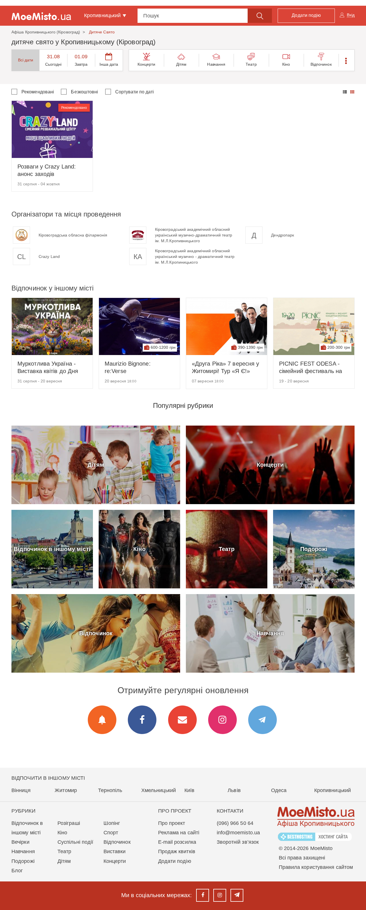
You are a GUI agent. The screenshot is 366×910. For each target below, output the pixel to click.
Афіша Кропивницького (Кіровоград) (45, 32)
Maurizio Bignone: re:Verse (128, 367)
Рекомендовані (37, 91)
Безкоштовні (84, 91)
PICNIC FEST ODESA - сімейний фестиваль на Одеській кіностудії (310, 367)
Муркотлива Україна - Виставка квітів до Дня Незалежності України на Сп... (50, 367)
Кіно (286, 64)
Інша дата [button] (109, 64)
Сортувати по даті (134, 91)
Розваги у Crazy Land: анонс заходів (46, 170)
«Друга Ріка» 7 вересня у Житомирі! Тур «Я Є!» (225, 367)
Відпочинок (321, 64)
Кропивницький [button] (103, 15)
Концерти (147, 64)
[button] (346, 60)
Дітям (181, 64)
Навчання (216, 64)
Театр (251, 64)
